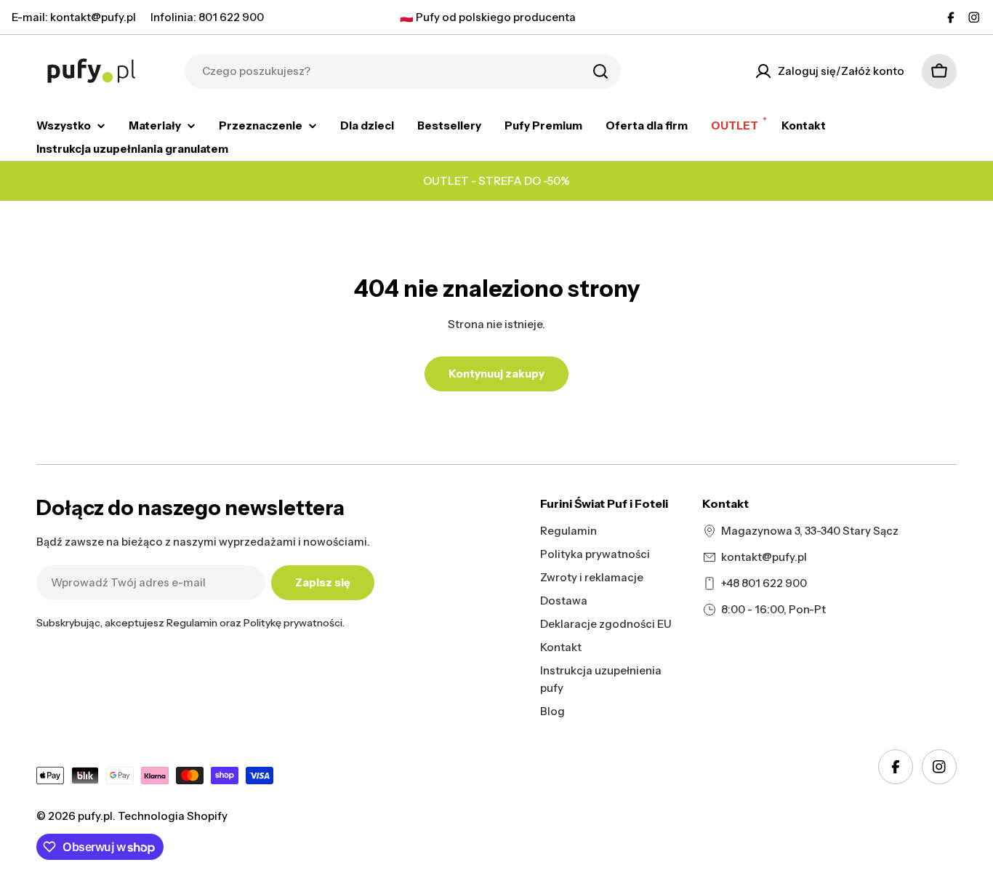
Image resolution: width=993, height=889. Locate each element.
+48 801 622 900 (764, 583)
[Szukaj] (600, 71)
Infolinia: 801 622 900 (207, 17)
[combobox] (403, 71)
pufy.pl (95, 816)
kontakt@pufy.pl (764, 557)
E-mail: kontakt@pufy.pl (74, 17)
